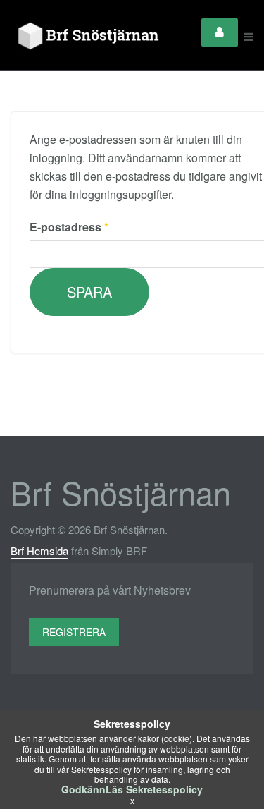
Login (219, 32)
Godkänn (83, 789)
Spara (89, 291)
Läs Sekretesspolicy (154, 789)
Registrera (74, 632)
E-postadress (69, 227)
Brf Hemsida (39, 550)
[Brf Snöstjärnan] (91, 36)
